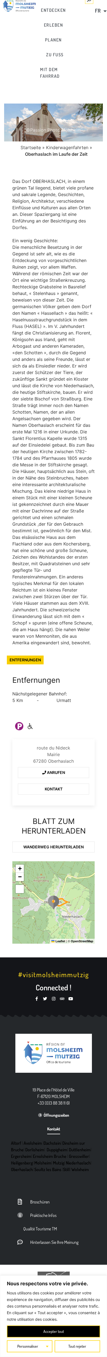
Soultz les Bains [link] (47, 1169)
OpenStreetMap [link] (82, 941)
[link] (53, 10)
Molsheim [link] (42, 1163)
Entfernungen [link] (25, 659)
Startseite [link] (31, 147)
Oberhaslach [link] (22, 1169)
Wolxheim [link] (80, 1169)
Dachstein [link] (52, 1143)
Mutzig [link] (58, 1163)
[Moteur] (30, 726)
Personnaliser (27, 1346)
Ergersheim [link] (21, 1156)
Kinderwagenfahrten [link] (67, 147)
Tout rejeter (77, 1346)
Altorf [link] (16, 1143)
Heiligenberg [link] (22, 1163)
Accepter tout (53, 1331)
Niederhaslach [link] (78, 1163)
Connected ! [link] (53, 987)
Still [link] (66, 1169)
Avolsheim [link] (33, 1143)
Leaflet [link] (60, 941)
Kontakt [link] (54, 789)
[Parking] (19, 726)
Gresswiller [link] (79, 1156)
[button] (53, 902)
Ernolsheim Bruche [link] (49, 1156)
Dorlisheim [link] (34, 1149)
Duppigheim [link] (57, 1149)
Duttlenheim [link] (80, 1149)
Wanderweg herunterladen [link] (53, 847)
